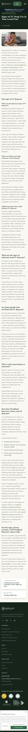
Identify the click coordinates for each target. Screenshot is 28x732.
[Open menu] (25, 4)
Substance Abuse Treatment (9, 640)
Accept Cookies (18, 727)
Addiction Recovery (9, 12)
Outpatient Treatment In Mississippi (10, 631)
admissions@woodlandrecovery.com (11, 678)
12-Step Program (6, 629)
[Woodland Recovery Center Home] (6, 4)
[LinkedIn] (10, 620)
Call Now (17, 4)
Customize (5, 726)
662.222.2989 (6, 564)
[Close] (26, 712)
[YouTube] (14, 620)
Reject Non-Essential (18, 724)
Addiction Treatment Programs (9, 637)
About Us (4, 648)
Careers (3, 665)
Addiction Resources (7, 634)
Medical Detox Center (7, 654)
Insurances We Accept (7, 662)
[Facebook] (3, 620)
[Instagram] (6, 620)
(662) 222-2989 (6, 676)
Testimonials (5, 651)
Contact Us (4, 668)
